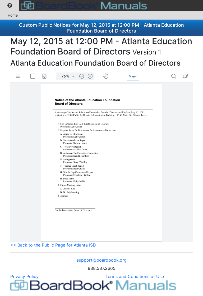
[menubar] (75, 5)
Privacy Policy (24, 276)
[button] (9, 5)
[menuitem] (9, 5)
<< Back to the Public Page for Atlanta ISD (53, 245)
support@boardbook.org (102, 260)
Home (13, 15)
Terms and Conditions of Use (134, 276)
